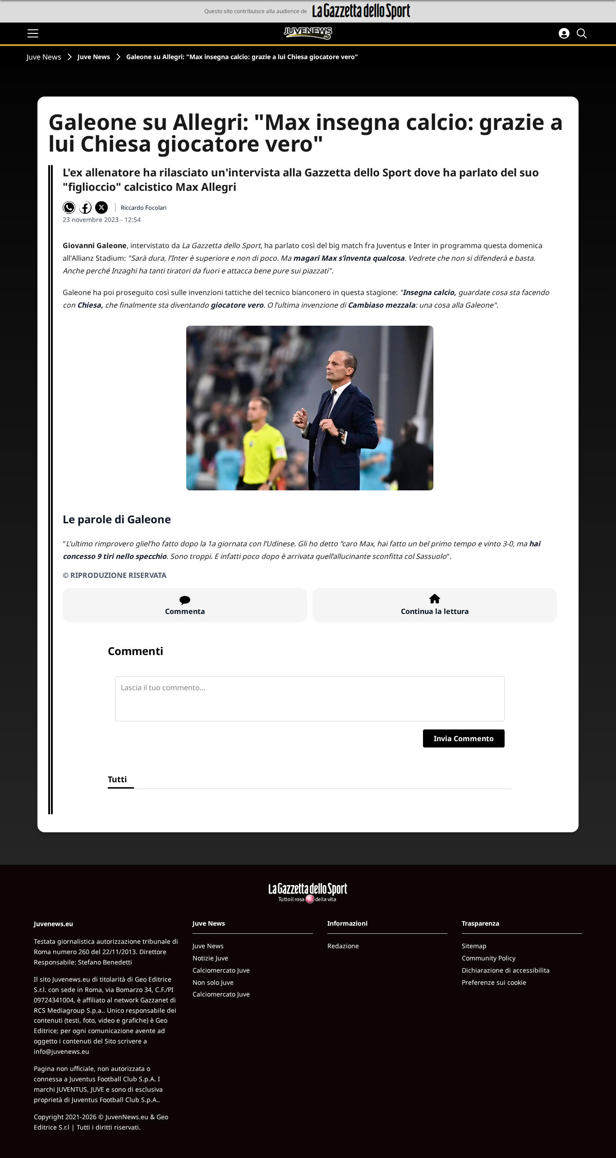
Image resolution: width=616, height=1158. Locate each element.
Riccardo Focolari (143, 207)
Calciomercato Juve (221, 970)
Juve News (44, 57)
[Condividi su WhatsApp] (69, 207)
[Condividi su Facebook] (85, 207)
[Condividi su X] (101, 207)
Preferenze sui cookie (494, 982)
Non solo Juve (213, 982)
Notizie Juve (210, 958)
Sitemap (474, 945)
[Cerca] (583, 33)
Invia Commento (464, 738)
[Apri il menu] (33, 33)
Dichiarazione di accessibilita (506, 970)
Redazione (343, 945)
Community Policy (488, 958)
